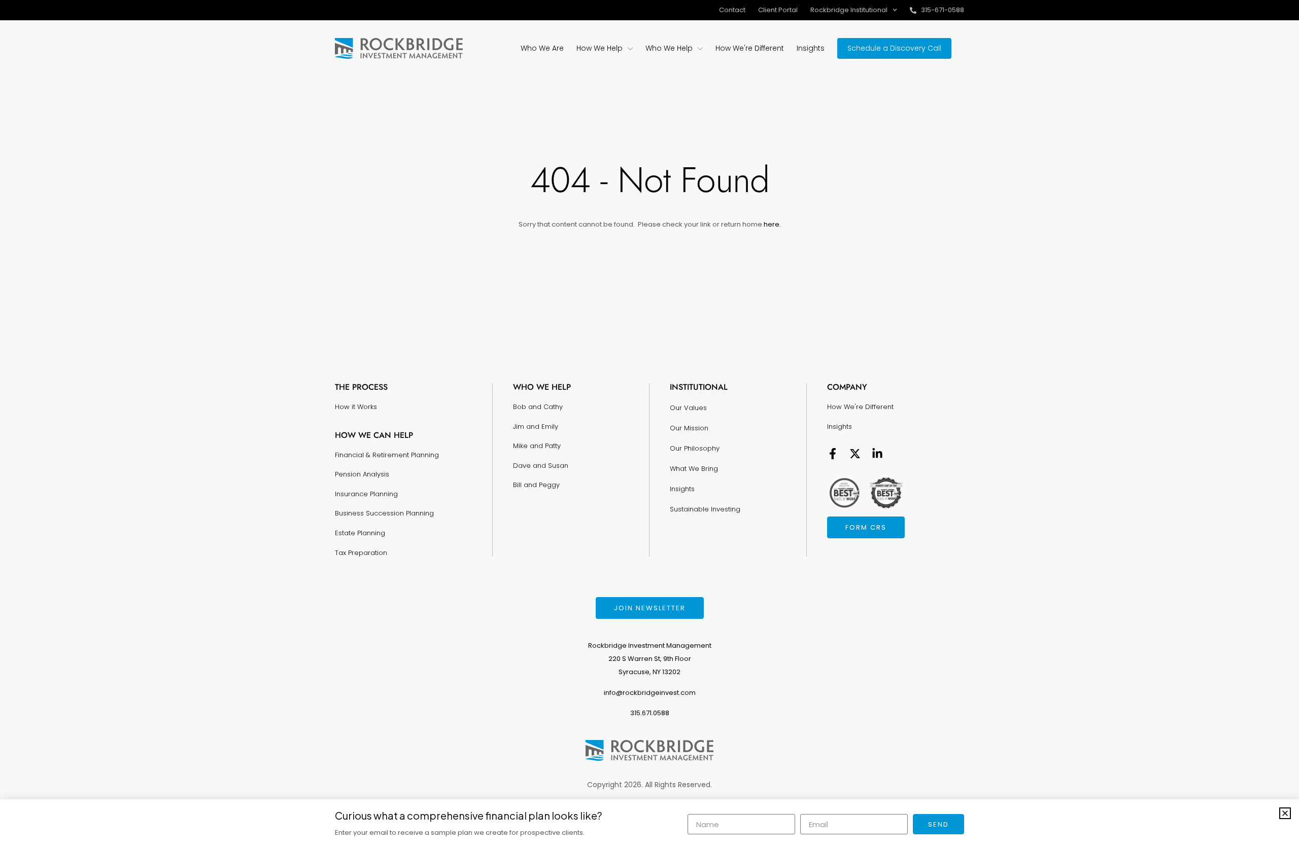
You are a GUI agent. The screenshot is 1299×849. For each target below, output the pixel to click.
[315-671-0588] (913, 10)
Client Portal (778, 10)
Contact (732, 10)
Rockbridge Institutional (848, 10)
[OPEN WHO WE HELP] (700, 48)
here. (771, 224)
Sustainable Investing (705, 509)
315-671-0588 (942, 10)
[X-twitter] (855, 453)
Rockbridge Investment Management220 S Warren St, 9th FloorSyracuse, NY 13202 (649, 659)
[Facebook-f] (832, 453)
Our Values (688, 408)
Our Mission (689, 428)
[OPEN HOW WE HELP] (630, 48)
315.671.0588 (649, 713)
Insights (682, 489)
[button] (1285, 813)
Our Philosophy (695, 448)
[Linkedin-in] (877, 453)
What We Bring (694, 468)
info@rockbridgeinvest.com (650, 692)
